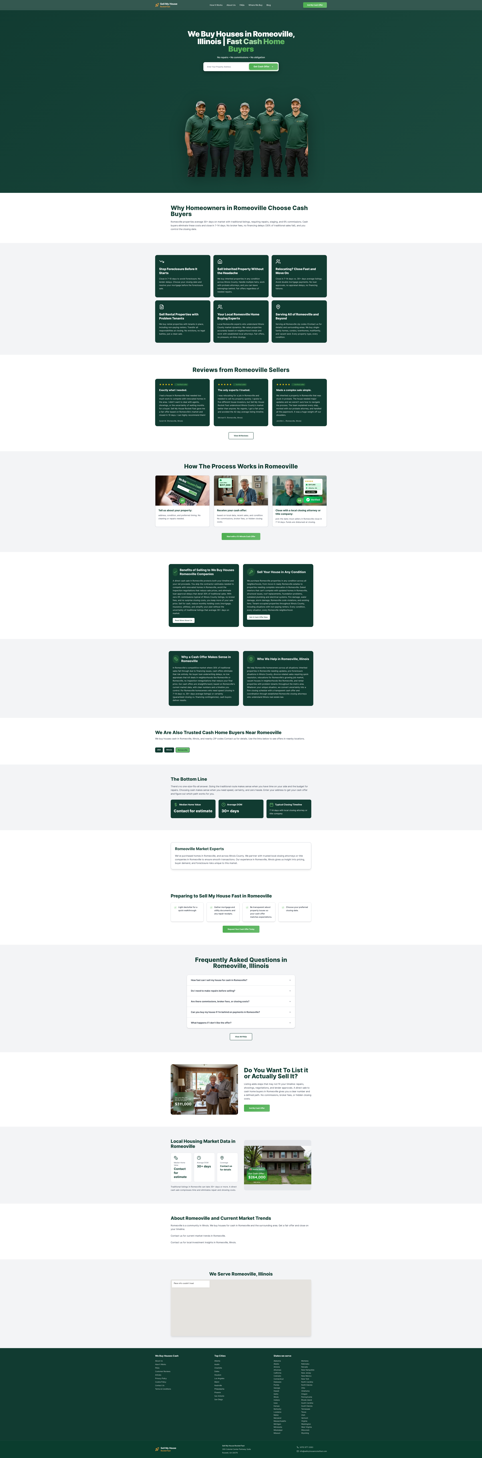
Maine (276, 1415)
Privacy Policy (161, 1378)
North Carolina (307, 1382)
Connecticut (279, 1379)
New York (305, 1379)
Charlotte (218, 1368)
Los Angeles (219, 1378)
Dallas (216, 1371)
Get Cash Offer (261, 66)
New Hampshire (307, 1370)
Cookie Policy (160, 1382)
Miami (216, 1382)
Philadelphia (219, 1389)
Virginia (304, 1421)
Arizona (277, 1367)
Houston (217, 1375)
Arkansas (277, 1370)
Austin (216, 1364)
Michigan (277, 1424)
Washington (306, 1424)
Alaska (276, 1364)
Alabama (277, 1361)
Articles (158, 1375)
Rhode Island (306, 1400)
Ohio (303, 1388)
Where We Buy (255, 5)
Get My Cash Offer (315, 5)
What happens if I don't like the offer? (211, 1022)
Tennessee (305, 1409)
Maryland (277, 1418)
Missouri (277, 1433)
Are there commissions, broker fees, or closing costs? (220, 1001)
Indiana (277, 1400)
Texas (303, 1412)
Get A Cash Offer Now (258, 617)
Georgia (277, 1388)
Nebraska (305, 1364)
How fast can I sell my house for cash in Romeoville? (219, 980)
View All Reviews (241, 436)
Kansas (277, 1406)
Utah (303, 1415)
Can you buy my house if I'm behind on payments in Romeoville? (225, 1012)
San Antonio (219, 1396)
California (277, 1373)
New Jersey (306, 1373)
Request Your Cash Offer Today (241, 929)
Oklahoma (305, 1391)
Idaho (276, 1394)
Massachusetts (280, 1421)
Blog (268, 5)
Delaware (277, 1382)
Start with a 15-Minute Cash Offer (241, 536)
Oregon (304, 1394)
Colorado (277, 1376)
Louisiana (277, 1412)
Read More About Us (183, 620)
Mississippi (278, 1430)
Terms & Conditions (163, 1389)
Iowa (276, 1403)
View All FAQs (241, 1037)
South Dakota (306, 1406)
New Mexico (306, 1376)
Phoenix (217, 1392)
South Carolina (307, 1403)
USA (159, 750)
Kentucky (277, 1409)
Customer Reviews (162, 1371)
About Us (231, 5)
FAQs (242, 5)
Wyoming (305, 1433)
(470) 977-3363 (306, 1447)
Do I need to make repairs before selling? (213, 990)
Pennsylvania (306, 1397)
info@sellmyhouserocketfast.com (313, 1451)
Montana (304, 1361)
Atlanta (217, 1361)
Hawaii (276, 1391)
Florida (276, 1385)
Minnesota (278, 1427)
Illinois (169, 750)
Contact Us (159, 1385)
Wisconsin (305, 1430)
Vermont (304, 1418)
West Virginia (306, 1427)
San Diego (218, 1399)
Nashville (218, 1385)
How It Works (216, 5)
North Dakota (306, 1385)
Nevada (304, 1367)
